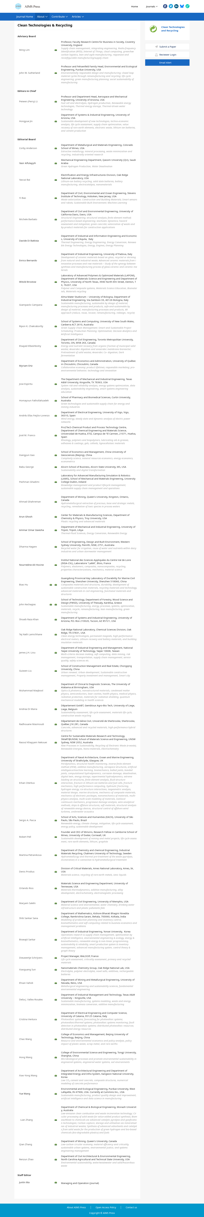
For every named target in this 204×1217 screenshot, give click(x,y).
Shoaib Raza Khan (29, 619)
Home (134, 6)
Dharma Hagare (28, 546)
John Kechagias (27, 604)
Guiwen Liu (25, 670)
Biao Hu (23, 584)
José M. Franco (27, 435)
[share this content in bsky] (182, 6)
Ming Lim (24, 49)
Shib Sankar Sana (28, 918)
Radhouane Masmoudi (31, 724)
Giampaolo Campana (30, 304)
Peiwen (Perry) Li (28, 101)
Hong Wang (25, 1057)
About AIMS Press (76, 1207)
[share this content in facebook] (165, 6)
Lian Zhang (26, 1119)
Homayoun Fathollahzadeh (34, 400)
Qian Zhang (25, 1144)
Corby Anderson (28, 148)
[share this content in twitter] (171, 6)
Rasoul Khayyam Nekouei (33, 742)
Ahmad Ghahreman (30, 501)
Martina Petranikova (30, 854)
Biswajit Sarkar (27, 939)
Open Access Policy (106, 1207)
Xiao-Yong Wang (28, 1075)
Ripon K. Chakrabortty (31, 326)
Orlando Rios (26, 888)
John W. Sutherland (29, 72)
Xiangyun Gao (27, 455)
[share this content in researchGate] (187, 6)
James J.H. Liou (27, 652)
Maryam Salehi (27, 903)
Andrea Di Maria (28, 709)
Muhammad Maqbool (31, 690)
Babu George (26, 466)
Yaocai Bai (24, 179)
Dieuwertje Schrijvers (30, 957)
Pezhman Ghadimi (29, 481)
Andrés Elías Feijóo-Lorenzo (34, 415)
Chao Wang (25, 1039)
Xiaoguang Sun (27, 969)
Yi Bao (22, 197)
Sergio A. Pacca (27, 820)
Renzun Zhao (26, 1159)
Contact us (131, 1207)
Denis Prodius (26, 871)
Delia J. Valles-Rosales (31, 999)
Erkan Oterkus (27, 782)
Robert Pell (25, 836)
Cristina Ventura (28, 1019)
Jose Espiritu (26, 383)
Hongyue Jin (26, 121)
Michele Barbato (28, 219)
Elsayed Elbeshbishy (30, 345)
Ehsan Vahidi (26, 982)
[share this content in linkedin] (176, 6)
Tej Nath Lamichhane (30, 634)
